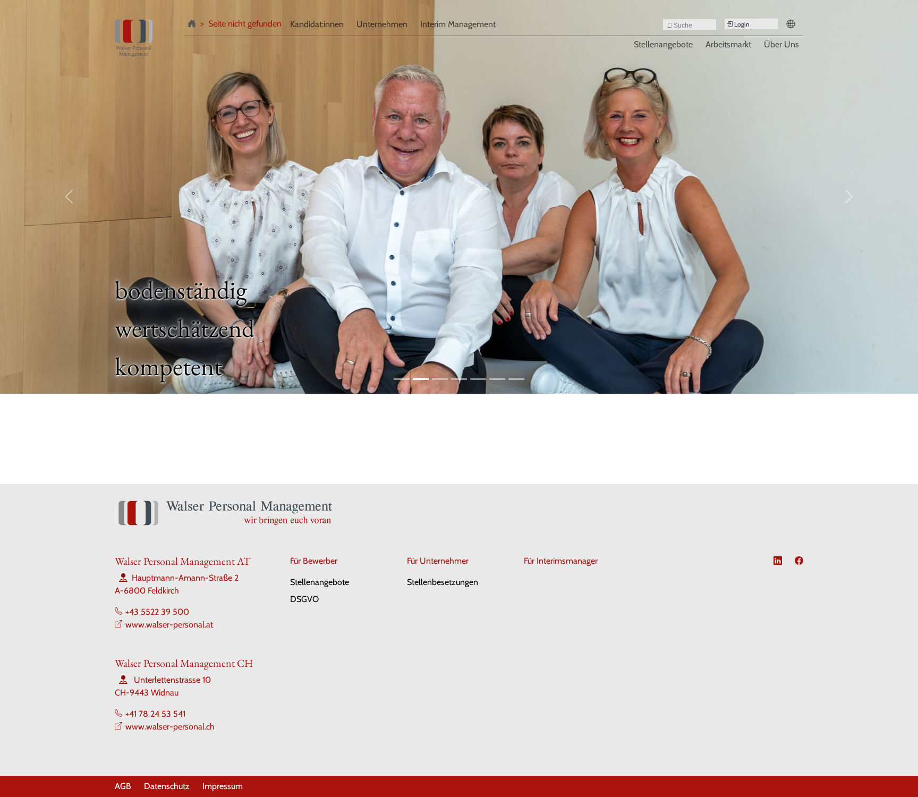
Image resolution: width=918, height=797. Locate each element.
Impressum (222, 786)
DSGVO (304, 599)
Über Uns (781, 44)
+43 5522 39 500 (157, 612)
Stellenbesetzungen (442, 582)
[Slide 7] (516, 379)
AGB (123, 786)
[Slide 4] (459, 379)
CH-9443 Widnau (146, 693)
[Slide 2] (421, 379)
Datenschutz (167, 786)
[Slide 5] (478, 379)
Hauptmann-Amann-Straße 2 (185, 578)
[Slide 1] (402, 379)
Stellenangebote (663, 44)
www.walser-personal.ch (170, 727)
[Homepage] (194, 25)
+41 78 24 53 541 (155, 714)
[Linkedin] (778, 561)
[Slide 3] (440, 379)
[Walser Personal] (133, 38)
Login (741, 24)
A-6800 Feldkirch (147, 591)
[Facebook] (799, 561)
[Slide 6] (497, 379)
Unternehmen (381, 24)
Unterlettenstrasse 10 (172, 680)
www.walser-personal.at (169, 625)
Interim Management (458, 24)
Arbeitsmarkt (728, 44)
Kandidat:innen (317, 24)
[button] (792, 25)
